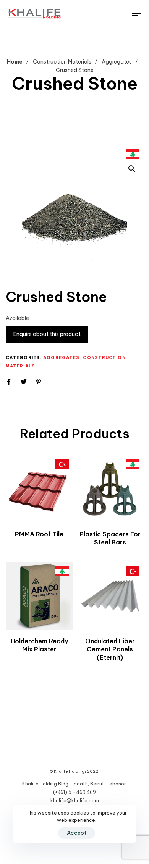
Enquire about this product (47, 334)
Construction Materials (62, 61)
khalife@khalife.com (74, 800)
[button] (132, 168)
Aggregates (117, 61)
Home (15, 61)
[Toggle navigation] (119, 13)
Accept (76, 833)
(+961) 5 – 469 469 (74, 792)
